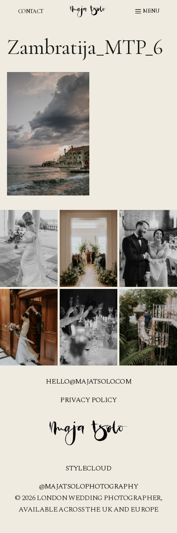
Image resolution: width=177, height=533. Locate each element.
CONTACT (30, 11)
